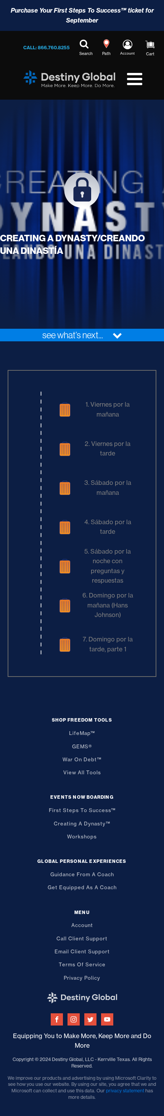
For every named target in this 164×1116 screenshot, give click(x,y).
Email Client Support (82, 951)
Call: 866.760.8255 (46, 47)
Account (82, 925)
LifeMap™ (82, 733)
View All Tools (82, 772)
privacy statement (125, 1090)
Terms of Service (82, 964)
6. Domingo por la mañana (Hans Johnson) (107, 605)
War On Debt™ (82, 759)
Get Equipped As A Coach (82, 887)
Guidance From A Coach (82, 874)
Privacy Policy (82, 977)
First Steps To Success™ (82, 810)
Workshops (82, 836)
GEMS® (82, 746)
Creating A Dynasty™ (82, 823)
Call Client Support (82, 938)
